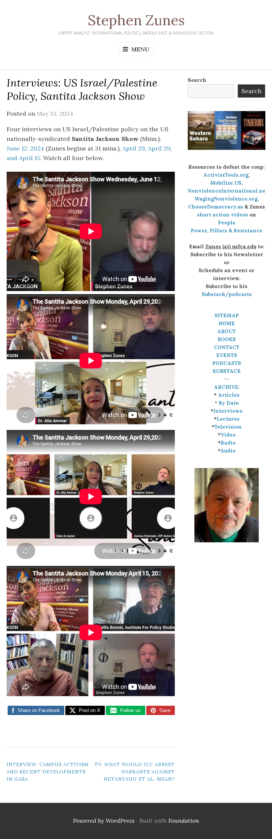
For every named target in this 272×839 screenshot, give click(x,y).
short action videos (222, 214)
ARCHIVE (226, 387)
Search (197, 80)
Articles (228, 395)
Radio (228, 443)
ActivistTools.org (225, 175)
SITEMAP (227, 315)
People (227, 222)
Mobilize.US (225, 183)
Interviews (227, 411)
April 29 (133, 148)
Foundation (183, 820)
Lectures (228, 419)
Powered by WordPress (104, 820)
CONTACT (226, 347)
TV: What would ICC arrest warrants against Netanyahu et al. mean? (135, 771)
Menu (140, 49)
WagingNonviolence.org (225, 199)
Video (228, 435)
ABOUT (226, 331)
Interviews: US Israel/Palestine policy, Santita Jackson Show (82, 89)
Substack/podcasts (227, 294)
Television (228, 427)
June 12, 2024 (25, 148)
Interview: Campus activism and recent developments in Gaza (48, 771)
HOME (227, 323)
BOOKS (227, 339)
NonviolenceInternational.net (228, 191)
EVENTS (226, 355)
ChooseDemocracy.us (215, 207)
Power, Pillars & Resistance (226, 230)
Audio (228, 451)
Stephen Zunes (136, 20)
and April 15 (23, 158)
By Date (229, 403)
